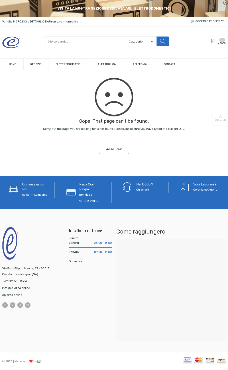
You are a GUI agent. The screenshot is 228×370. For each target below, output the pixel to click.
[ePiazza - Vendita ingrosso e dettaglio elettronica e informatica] (21, 42)
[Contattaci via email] (12, 305)
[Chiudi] (225, 3)
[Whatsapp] (28, 305)
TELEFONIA (140, 64)
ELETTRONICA (107, 64)
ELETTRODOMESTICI (68, 64)
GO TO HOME (114, 149)
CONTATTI (169, 64)
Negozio (35, 64)
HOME (12, 64)
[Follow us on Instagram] (20, 305)
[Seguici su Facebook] (5, 305)
